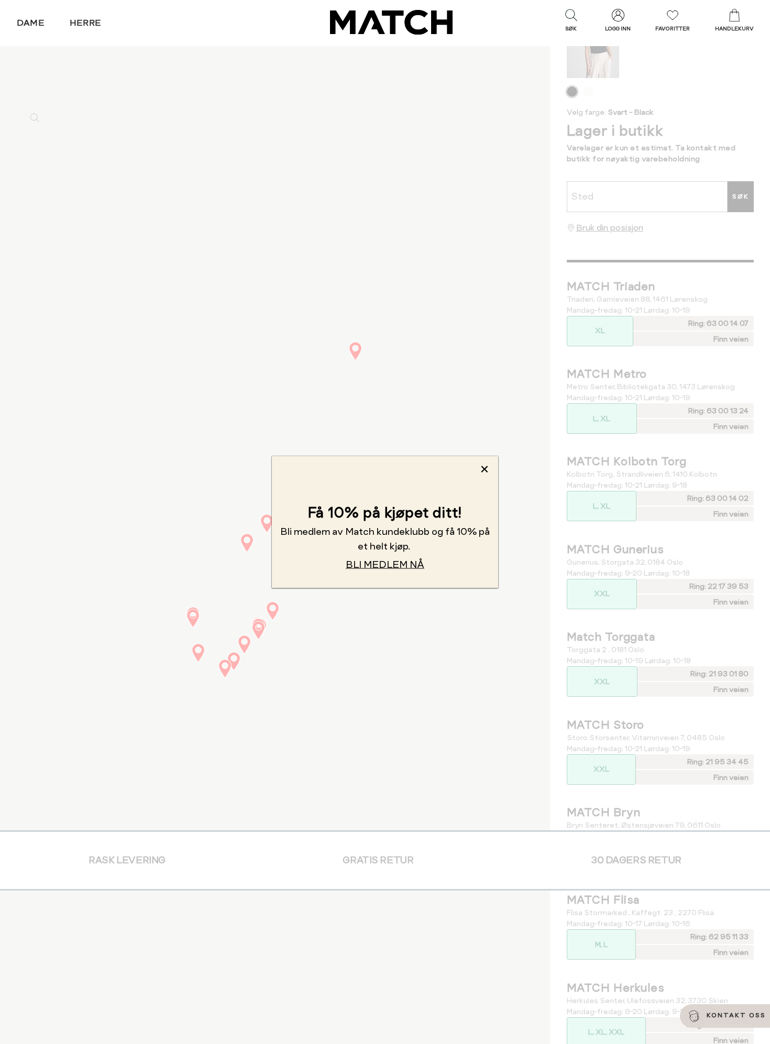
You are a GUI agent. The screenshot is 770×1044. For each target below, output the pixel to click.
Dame (31, 22)
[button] (571, 22)
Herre (86, 22)
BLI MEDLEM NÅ (385, 564)
